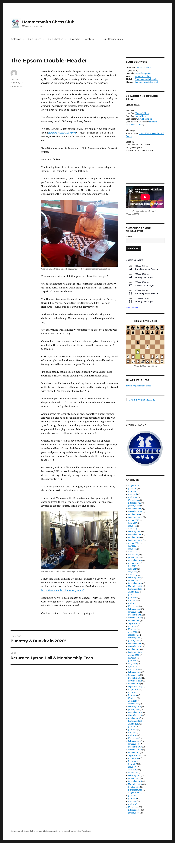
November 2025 (135, 511)
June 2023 (132, 569)
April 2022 (132, 603)
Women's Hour (142, 113)
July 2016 (132, 795)
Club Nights (34, 39)
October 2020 (134, 649)
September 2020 (135, 652)
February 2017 (134, 775)
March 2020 (133, 669)
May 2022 (132, 600)
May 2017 (132, 767)
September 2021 (135, 623)
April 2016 (132, 804)
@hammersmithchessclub (146, 79)
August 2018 (133, 724)
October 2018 (134, 718)
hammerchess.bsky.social (146, 82)
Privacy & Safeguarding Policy (49, 831)
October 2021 (134, 620)
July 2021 (132, 626)
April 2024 (132, 552)
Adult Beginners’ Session (146, 269)
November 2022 (135, 586)
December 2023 (135, 560)
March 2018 (133, 738)
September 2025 (135, 517)
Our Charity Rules (113, 39)
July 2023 (132, 566)
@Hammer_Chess (143, 76)
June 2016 (132, 798)
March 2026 (133, 500)
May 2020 (132, 663)
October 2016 (134, 787)
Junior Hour (140, 116)
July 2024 (132, 546)
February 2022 (134, 609)
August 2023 (133, 563)
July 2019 (132, 692)
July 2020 (132, 658)
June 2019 (132, 695)
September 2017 (135, 755)
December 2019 (135, 678)
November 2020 (135, 646)
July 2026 (132, 488)
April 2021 (132, 632)
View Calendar (132, 307)
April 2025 (132, 529)
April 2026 (132, 497)
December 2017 (135, 747)
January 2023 (134, 580)
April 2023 (132, 575)
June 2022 (132, 597)
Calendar (75, 39)
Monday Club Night (144, 277)
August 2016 (133, 793)
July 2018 (132, 727)
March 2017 (133, 773)
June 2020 (132, 661)
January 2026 (134, 506)
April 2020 (132, 666)
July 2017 (132, 761)
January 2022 (134, 612)
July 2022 (132, 595)
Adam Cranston (144, 68)
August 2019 (133, 689)
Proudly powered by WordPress (77, 831)
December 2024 (135, 534)
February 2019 (134, 707)
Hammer (15, 79)
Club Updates (17, 86)
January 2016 (134, 813)
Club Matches (55, 39)
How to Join (90, 39)
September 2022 (135, 589)
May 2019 (132, 698)
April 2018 (132, 735)
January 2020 (134, 675)
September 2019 (135, 686)
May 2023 (132, 572)
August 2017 (133, 758)
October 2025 (134, 514)
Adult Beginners (145, 119)
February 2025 (134, 531)
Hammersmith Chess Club (48, 22)
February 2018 (134, 741)
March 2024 (133, 554)
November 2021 (135, 618)
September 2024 (135, 540)
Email (129, 237)
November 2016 (135, 784)
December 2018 (135, 712)
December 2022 (135, 583)
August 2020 (133, 655)
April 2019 (132, 701)
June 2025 (132, 523)
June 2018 (132, 729)
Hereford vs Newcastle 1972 (62, 132)
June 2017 (132, 764)
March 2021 (133, 635)
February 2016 (134, 810)
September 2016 (135, 790)
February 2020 (134, 672)
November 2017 (135, 750)
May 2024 (132, 549)
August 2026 (133, 486)
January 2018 (133, 744)
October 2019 (134, 684)
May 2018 (132, 732)
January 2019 (134, 709)
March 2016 (133, 807)
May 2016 (132, 801)
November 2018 (135, 715)
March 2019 (133, 704)
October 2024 (134, 537)
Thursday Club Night (144, 285)
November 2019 (135, 681)
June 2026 (132, 491)
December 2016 (135, 781)
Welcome (16, 39)
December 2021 (135, 615)
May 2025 (132, 526)
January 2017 (133, 778)
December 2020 (135, 643)
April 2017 (132, 770)
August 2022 (133, 592)
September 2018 (135, 721)
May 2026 (132, 494)
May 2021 (132, 629)
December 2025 (135, 509)
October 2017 (134, 752)
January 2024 (134, 557)
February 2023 (134, 577)
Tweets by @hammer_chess (138, 386)
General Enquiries (143, 73)
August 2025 (133, 520)
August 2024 (133, 543)
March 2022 (133, 606)
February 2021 (134, 638)
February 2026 (134, 503)
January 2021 (133, 641)
